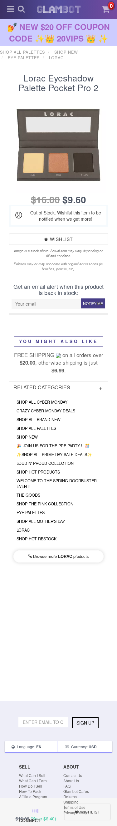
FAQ (67, 786)
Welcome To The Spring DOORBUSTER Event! (57, 483)
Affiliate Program (33, 796)
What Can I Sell (32, 775)
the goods (28, 495)
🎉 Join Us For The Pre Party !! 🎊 (53, 446)
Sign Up (85, 723)
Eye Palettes (31, 512)
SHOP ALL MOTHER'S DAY (41, 521)
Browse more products (60, 556)
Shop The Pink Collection (45, 504)
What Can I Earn (33, 780)
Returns (70, 796)
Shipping (71, 801)
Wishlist (60, 239)
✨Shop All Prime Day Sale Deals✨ (54, 454)
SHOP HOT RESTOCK (36, 539)
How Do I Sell (30, 786)
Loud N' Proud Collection (45, 463)
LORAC (23, 530)
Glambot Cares (76, 791)
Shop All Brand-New (39, 419)
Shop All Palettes (36, 428)
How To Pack (30, 791)
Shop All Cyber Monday (42, 402)
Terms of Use (74, 807)
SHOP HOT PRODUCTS (38, 472)
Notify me (93, 303)
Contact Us (72, 775)
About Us (71, 780)
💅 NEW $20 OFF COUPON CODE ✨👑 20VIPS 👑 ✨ (58, 32)
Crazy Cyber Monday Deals (46, 411)
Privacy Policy (75, 812)
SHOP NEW (27, 437)
